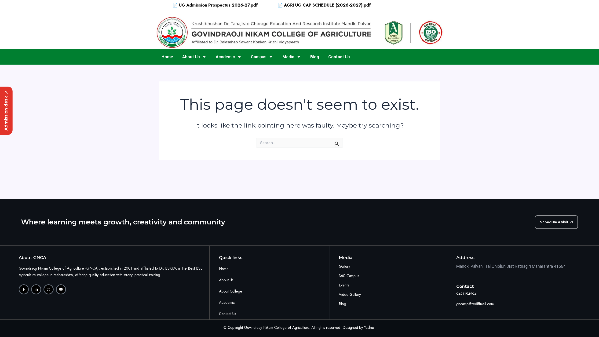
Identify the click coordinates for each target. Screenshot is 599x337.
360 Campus (349, 275)
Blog (314, 56)
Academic (225, 56)
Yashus (369, 327)
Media (288, 56)
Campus (259, 56)
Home (167, 56)
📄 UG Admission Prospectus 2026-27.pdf (205, 5)
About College (230, 291)
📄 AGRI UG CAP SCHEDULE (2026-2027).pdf (314, 5)
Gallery (344, 266)
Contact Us (339, 56)
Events (344, 285)
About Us (191, 56)
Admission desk (6, 113)
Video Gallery (350, 294)
